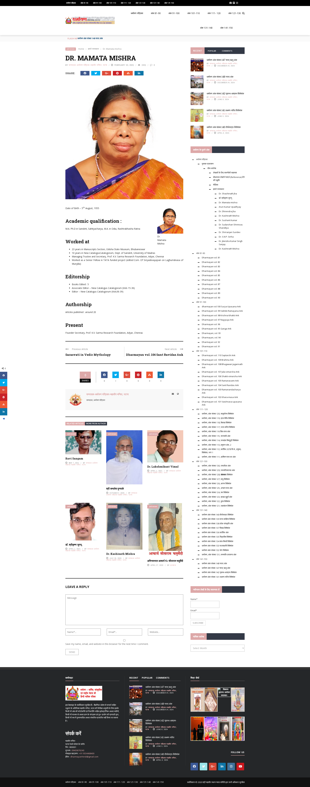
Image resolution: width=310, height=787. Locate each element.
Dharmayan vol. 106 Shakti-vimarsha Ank (222, 376)
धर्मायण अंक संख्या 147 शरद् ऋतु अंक (222, 59)
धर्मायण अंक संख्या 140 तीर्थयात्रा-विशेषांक (224, 127)
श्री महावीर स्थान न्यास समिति (214, 782)
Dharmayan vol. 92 (211, 342)
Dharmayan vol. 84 (211, 270)
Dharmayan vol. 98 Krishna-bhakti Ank (220, 315)
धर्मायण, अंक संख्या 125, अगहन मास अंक (217, 487)
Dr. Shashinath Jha (228, 193)
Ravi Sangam (74, 458)
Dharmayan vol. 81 (211, 257)
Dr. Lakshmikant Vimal (163, 466)
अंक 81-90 (84, 3)
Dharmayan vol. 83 (211, 266)
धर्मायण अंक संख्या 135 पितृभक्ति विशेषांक (217, 536)
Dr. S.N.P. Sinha (226, 236)
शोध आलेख (211, 168)
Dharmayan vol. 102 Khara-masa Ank (220, 397)
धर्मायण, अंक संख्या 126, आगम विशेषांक (216, 483)
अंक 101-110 (111, 3)
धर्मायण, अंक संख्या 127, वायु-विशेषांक (216, 479)
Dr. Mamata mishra (228, 202)
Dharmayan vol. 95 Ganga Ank (216, 328)
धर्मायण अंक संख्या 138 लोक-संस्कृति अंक (217, 523)
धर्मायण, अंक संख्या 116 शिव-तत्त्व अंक (216, 431)
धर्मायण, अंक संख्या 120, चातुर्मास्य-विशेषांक (218, 413)
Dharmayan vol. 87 (211, 284)
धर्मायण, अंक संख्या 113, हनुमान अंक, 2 (216, 444)
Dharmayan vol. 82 (211, 262)
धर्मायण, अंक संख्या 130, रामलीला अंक (216, 465)
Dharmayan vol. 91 (211, 346)
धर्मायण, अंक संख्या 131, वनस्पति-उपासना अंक (219, 554)
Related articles (75, 423)
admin (173, 565)
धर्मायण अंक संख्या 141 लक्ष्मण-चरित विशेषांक (224, 110)
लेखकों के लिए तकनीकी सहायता (225, 172)
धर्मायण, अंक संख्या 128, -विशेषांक (217, 474)
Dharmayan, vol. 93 (211, 333)
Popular (212, 51)
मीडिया (215, 184)
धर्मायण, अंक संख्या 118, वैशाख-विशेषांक (217, 422)
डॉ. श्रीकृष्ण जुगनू (73, 544)
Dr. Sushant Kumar (228, 220)
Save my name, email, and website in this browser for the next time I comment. (107, 643)
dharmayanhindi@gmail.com (84, 756)
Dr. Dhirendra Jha (227, 211)
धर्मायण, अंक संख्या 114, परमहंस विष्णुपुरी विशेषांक (220, 440)
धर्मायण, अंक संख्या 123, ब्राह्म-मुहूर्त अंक (217, 496)
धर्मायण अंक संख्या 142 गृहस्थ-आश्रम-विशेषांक (95, 38)
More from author (96, 423)
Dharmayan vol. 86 (211, 279)
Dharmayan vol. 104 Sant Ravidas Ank (154, 355)
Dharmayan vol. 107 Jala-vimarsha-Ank (220, 371)
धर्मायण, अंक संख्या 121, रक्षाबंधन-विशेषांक (217, 505)
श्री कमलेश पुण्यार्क (115, 488)
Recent (197, 50)
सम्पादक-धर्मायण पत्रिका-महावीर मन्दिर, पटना (88, 65)
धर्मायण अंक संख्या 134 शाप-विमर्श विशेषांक (217, 541)
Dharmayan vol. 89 (211, 293)
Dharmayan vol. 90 (211, 297)
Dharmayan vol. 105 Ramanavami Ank (220, 380)
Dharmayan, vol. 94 (211, 337)
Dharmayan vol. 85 (211, 275)
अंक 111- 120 (126, 3)
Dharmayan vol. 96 (211, 324)
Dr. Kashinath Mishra (120, 553)
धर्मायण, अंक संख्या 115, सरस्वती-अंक (216, 435)
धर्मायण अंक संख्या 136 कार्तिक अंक (215, 532)
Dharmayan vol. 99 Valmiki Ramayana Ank (222, 310)
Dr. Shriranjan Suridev (229, 232)
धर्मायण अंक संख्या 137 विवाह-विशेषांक (216, 527)
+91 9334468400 (86, 753)
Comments (227, 51)
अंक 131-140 (155, 3)
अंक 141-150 (169, 3)
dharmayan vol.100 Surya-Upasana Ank (221, 306)
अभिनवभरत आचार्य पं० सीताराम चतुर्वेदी (165, 560)
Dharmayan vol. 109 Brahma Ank (218, 359)
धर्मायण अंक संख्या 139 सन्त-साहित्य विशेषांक (218, 519)
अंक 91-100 (97, 3)
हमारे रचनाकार (71, 49)
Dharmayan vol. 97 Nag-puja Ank (218, 319)
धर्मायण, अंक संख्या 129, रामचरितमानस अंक (218, 470)
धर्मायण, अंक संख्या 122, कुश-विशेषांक (216, 501)
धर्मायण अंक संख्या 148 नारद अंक (220, 76)
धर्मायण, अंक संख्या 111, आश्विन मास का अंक (219, 456)
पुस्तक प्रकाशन (207, 163)
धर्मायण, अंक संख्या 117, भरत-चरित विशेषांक (218, 427)
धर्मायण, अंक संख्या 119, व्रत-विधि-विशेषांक (218, 418)
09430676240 (78, 750)
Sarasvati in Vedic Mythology (88, 355)
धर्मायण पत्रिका (71, 3)
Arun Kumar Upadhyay (230, 206)
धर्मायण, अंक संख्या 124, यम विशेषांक (215, 492)
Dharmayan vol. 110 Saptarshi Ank (218, 355)
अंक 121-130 (140, 3)
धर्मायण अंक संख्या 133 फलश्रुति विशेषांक (217, 545)
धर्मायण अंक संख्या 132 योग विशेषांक (215, 550)
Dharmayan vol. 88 (211, 288)
